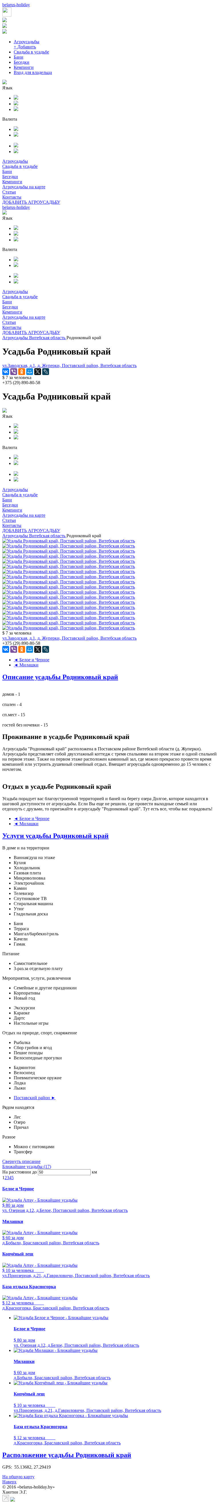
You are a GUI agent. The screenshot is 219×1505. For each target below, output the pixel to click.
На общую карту (18, 1476)
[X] (37, 371)
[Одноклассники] (21, 371)
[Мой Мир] (29, 371)
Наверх (9, 1481)
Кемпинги (24, 67)
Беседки (21, 62)
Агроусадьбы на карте (23, 186)
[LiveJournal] (45, 371)
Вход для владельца (33, 72)
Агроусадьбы (26, 41)
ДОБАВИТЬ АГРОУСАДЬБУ (31, 202)
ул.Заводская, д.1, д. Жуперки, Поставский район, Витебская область (69, 365)
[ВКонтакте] (5, 371)
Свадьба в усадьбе (31, 52)
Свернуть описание (21, 1161)
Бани (18, 57)
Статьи (9, 192)
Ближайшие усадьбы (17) (26, 1166)
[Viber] (13, 371)
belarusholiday (16, 4)
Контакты (11, 197)
